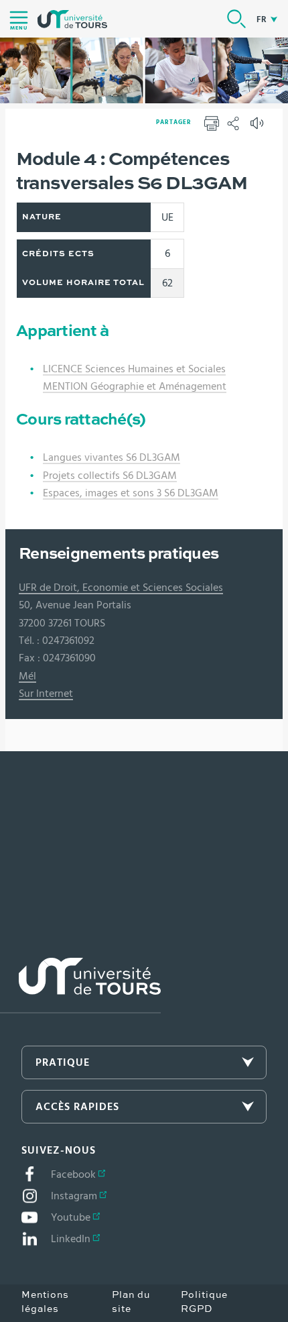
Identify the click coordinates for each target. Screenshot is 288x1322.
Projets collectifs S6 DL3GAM (110, 475)
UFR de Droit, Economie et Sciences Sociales (121, 587)
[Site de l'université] (80, 985)
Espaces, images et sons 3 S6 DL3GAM (130, 493)
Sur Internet (46, 693)
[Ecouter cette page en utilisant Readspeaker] (258, 127)
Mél (27, 676)
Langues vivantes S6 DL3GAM (111, 457)
